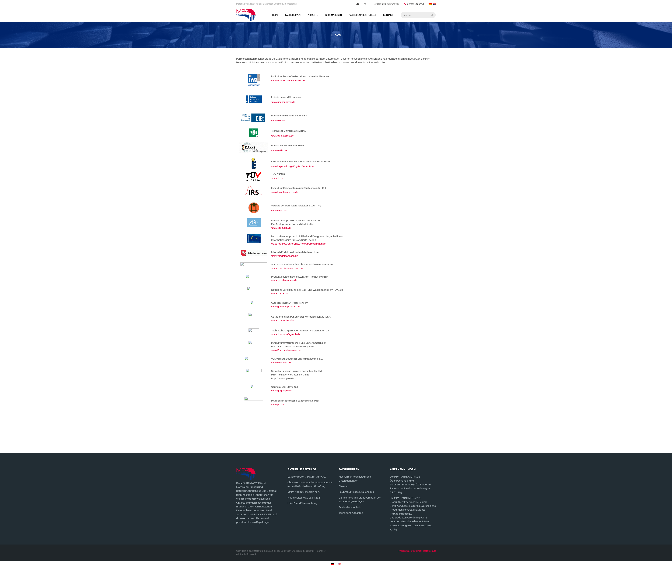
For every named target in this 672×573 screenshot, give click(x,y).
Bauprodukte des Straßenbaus (356, 491)
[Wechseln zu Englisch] (339, 564)
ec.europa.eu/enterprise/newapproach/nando (298, 243)
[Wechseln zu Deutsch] (332, 564)
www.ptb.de (277, 404)
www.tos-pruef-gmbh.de (285, 334)
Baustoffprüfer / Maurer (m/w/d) (307, 476)
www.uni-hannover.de (283, 102)
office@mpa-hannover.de (386, 3)
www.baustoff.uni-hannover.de (288, 80)
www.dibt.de (278, 120)
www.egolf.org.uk (280, 228)
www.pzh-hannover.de (284, 280)
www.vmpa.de (278, 210)
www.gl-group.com (281, 390)
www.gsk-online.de (282, 320)
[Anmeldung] (365, 3)
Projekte (312, 15)
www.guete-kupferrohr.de (285, 306)
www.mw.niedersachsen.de (287, 268)
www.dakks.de (279, 150)
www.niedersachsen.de (284, 256)
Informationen (333, 15)
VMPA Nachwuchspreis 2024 (304, 491)
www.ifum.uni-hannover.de (285, 350)
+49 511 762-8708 (416, 3)
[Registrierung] (357, 3)
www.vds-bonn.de (281, 362)
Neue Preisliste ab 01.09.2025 (304, 497)
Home (275, 15)
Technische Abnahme (351, 512)
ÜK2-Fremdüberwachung (302, 503)
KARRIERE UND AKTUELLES (362, 15)
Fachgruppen (292, 15)
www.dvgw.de (279, 293)
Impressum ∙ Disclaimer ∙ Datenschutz (417, 551)
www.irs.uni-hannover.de (284, 192)
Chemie (343, 486)
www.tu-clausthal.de (282, 135)
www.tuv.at (277, 178)
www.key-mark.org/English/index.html (292, 166)
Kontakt (388, 15)
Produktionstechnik (350, 507)
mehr (422, 442)
